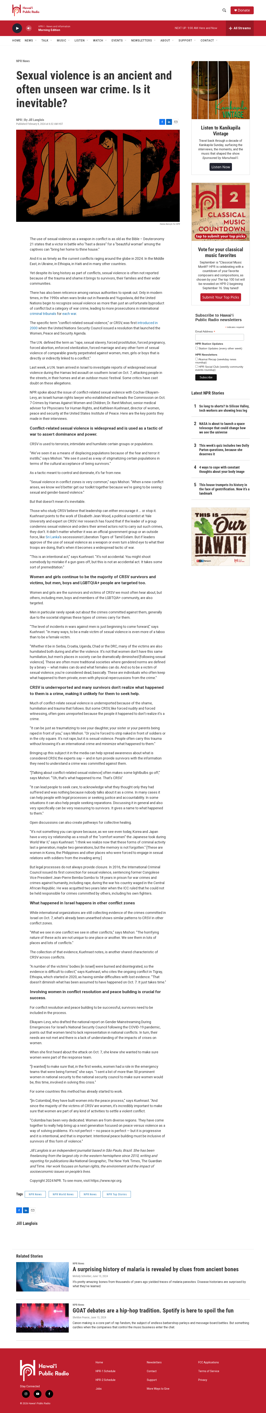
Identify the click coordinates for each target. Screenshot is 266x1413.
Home (16, 40)
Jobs (99, 1388)
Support (152, 1380)
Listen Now (220, 167)
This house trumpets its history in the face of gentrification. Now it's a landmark (224, 489)
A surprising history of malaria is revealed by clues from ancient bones (156, 1269)
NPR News (23, 61)
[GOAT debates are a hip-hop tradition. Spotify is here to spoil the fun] (42, 1318)
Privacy (202, 1380)
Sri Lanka (52, 537)
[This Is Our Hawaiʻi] (221, 537)
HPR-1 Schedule (105, 1371)
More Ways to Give (158, 1388)
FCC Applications (208, 1362)
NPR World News (63, 1194)
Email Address (205, 331)
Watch (98, 40)
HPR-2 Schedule (105, 1380)
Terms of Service (208, 1371)
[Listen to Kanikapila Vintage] (221, 90)
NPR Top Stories (117, 1194)
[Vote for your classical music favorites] (221, 212)
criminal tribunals (43, 314)
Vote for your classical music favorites (220, 252)
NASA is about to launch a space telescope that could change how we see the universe (222, 428)
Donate (244, 10)
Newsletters (154, 1362)
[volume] (29, 28)
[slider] (35, 28)
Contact (152, 1371)
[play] (17, 28)
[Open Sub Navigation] (36, 40)
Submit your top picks (220, 297)
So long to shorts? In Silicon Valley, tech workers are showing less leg (224, 408)
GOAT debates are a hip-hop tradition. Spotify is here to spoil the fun (153, 1310)
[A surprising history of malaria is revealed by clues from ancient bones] (42, 1276)
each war (69, 314)
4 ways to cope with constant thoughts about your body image (222, 469)
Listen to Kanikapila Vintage (220, 131)
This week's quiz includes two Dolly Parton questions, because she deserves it (224, 449)
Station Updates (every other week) (220, 348)
